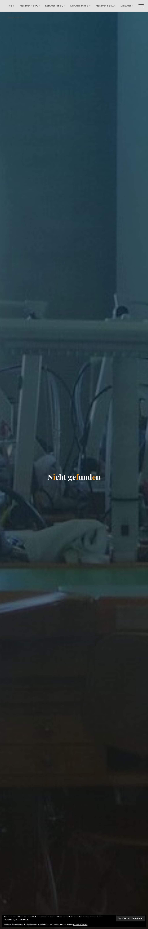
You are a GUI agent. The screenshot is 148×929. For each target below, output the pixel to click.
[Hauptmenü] (141, 5)
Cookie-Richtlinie (80, 925)
